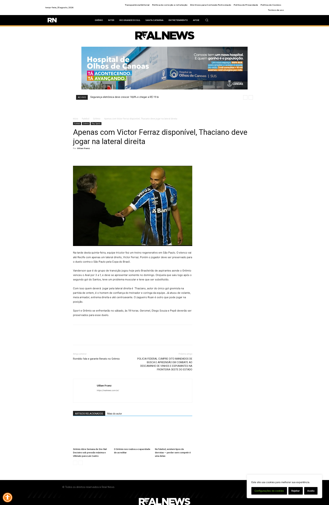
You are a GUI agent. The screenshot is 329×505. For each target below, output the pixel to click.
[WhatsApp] (100, 156)
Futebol (85, 118)
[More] (108, 156)
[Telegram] (244, 489)
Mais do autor (114, 413)
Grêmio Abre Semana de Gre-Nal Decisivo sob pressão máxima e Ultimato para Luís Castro (90, 452)
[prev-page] (75, 463)
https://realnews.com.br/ (108, 390)
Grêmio (96, 118)
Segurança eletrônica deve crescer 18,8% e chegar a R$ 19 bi (124, 97)
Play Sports (96, 123)
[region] (284, 486)
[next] (251, 97)
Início (75, 118)
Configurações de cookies (269, 490)
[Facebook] (76, 156)
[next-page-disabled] (80, 463)
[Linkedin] (238, 489)
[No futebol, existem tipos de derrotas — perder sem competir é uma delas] (173, 433)
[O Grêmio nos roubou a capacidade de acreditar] (132, 433)
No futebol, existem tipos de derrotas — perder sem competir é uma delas (173, 452)
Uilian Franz (83, 148)
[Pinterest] (92, 156)
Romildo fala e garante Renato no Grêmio (96, 358)
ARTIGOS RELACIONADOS (89, 413)
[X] (84, 156)
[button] (206, 20)
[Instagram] (231, 489)
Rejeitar (295, 490)
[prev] (245, 97)
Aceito (310, 490)
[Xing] (99, 397)
